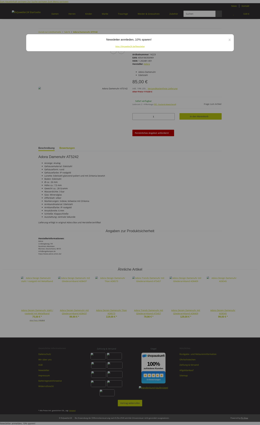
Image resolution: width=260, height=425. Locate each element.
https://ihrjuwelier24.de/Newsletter (130, 46)
